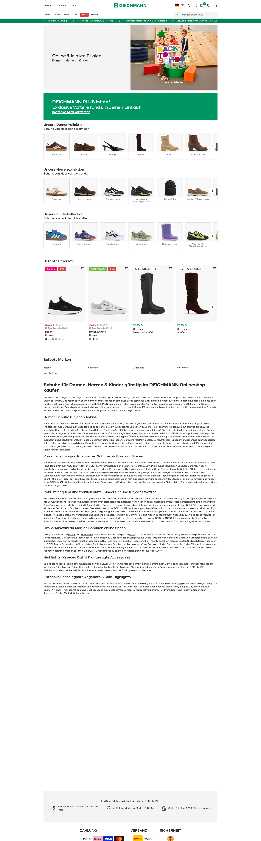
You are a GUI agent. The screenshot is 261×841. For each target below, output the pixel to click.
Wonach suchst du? (192, 15)
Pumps (211, 430)
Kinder (83, 60)
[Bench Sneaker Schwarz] (64, 307)
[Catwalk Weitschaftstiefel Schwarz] (152, 307)
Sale (180, 583)
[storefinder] (189, 5)
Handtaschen (196, 564)
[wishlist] (209, 5)
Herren (71, 60)
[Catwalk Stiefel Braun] (196, 307)
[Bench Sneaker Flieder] (56, 339)
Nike (131, 534)
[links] (212, 146)
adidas (47, 368)
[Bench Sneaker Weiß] (49, 339)
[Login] (196, 5)
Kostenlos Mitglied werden (71, 111)
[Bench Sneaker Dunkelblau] (53, 339)
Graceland (138, 368)
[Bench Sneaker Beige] (59, 339)
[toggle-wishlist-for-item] (82, 268)
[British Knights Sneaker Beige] (97, 339)
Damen (57, 60)
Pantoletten (146, 440)
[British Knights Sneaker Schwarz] (93, 339)
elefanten (182, 368)
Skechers (93, 368)
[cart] (215, 5)
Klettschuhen (174, 508)
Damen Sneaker (78, 427)
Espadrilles (209, 440)
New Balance (51, 373)
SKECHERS (87, 534)
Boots (155, 437)
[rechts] (212, 307)
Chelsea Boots (137, 433)
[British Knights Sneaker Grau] (108, 307)
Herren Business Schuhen (183, 466)
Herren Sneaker (151, 476)
